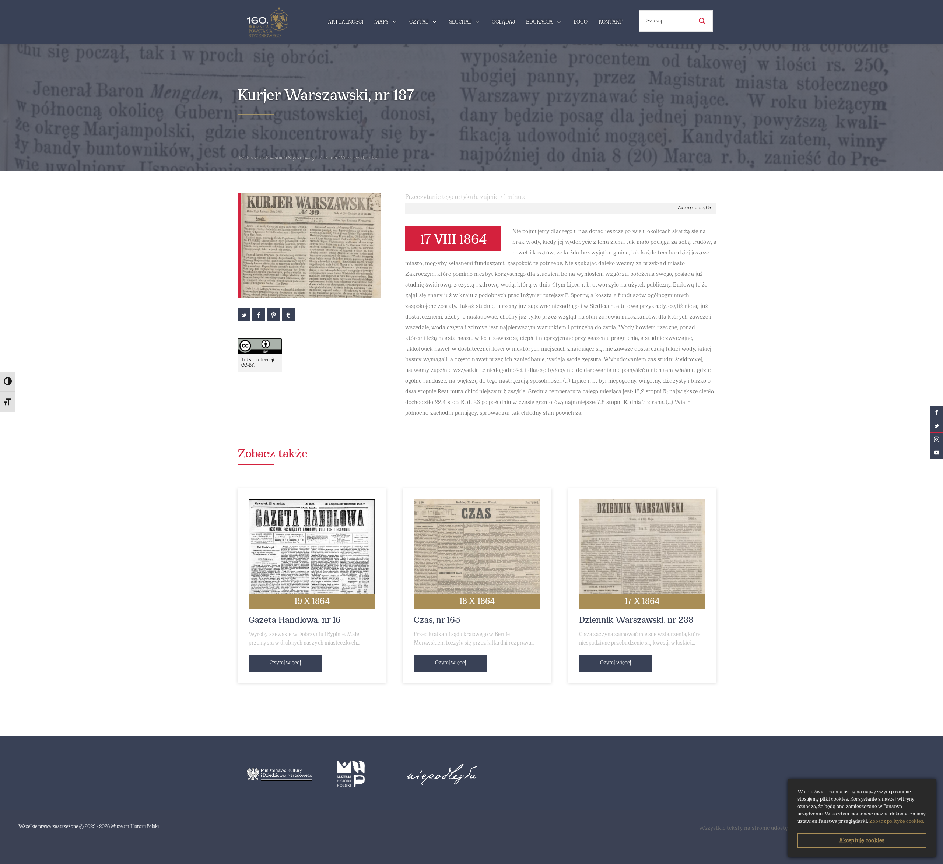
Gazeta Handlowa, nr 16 (295, 621)
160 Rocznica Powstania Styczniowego (278, 158)
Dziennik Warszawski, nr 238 (636, 621)
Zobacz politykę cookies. (896, 821)
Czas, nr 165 (437, 621)
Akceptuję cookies (861, 840)
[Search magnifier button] (702, 21)
